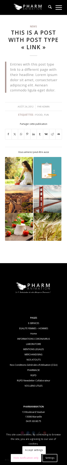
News (33, 26)
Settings (50, 457)
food (39, 114)
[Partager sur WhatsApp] (21, 134)
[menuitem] (48, 7)
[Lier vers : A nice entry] (19, 199)
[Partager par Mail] (59, 134)
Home (33, 333)
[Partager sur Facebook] (8, 134)
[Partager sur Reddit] (52, 134)
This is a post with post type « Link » (33, 40)
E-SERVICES (33, 323)
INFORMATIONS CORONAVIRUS (33, 338)
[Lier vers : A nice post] (47, 199)
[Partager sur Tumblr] (40, 134)
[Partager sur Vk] (46, 134)
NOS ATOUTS (34, 359)
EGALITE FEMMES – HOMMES (33, 328)
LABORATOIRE (33, 344)
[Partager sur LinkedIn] (34, 134)
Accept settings (34, 450)
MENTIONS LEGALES (33, 349)
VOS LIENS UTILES (33, 385)
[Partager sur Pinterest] (27, 134)
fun (46, 114)
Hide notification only (26, 457)
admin (46, 106)
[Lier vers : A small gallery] (19, 227)
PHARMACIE (33, 370)
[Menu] (57, 7)
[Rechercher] (48, 7)
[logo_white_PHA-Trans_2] (28, 7)
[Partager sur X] (15, 134)
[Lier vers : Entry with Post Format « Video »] (19, 171)
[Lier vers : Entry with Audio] (47, 227)
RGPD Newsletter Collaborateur (33, 380)
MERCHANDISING (33, 354)
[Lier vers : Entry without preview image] (47, 171)
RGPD (33, 375)
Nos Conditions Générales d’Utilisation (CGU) (33, 364)
